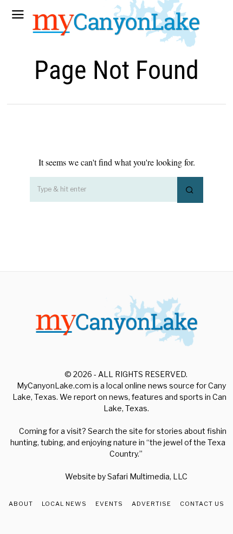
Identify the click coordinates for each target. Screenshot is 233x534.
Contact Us (202, 503)
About (21, 503)
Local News (64, 503)
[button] (190, 190)
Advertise (151, 503)
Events (109, 503)
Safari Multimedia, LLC (147, 476)
